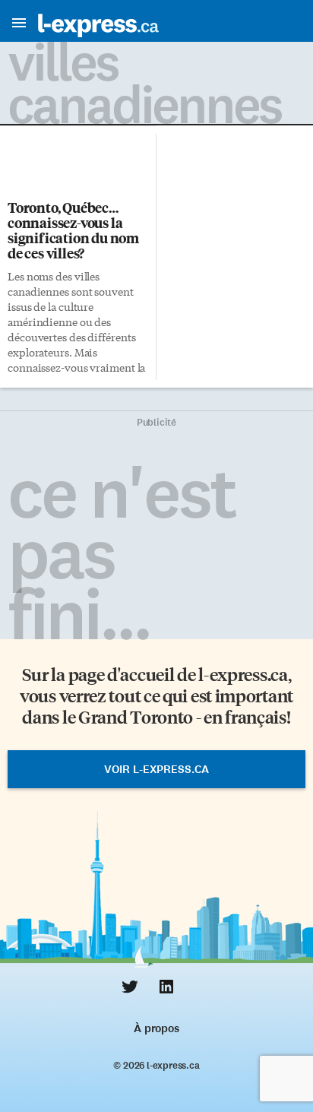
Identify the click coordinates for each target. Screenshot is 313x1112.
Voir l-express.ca (156, 769)
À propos (156, 1028)
